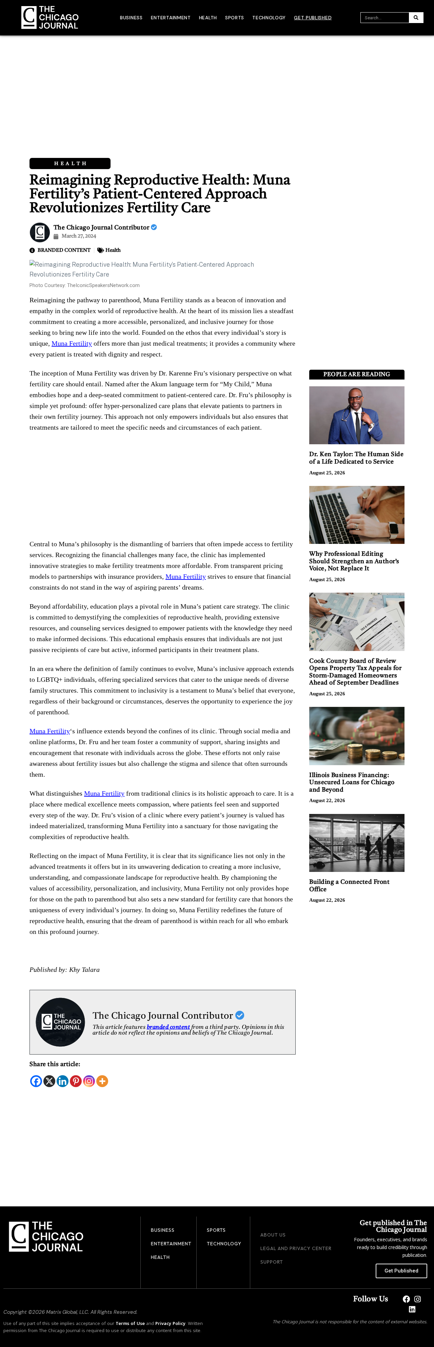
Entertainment (171, 18)
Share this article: (54, 1064)
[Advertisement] (217, 86)
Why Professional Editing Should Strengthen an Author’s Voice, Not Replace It (354, 561)
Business (131, 18)
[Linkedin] (62, 1081)
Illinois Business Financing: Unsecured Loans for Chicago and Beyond (352, 782)
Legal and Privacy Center (296, 1248)
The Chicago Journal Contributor (102, 228)
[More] (102, 1081)
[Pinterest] (76, 1081)
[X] (49, 1081)
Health (208, 18)
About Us (273, 1235)
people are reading (356, 374)
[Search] (416, 18)
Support (271, 1262)
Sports (234, 18)
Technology (269, 18)
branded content (168, 1027)
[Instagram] (89, 1081)
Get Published (313, 18)
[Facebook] (36, 1081)
